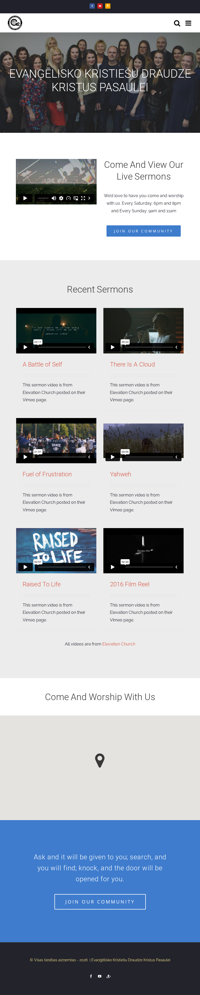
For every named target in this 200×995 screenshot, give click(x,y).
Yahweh (120, 474)
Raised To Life (42, 584)
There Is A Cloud (132, 364)
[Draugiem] (107, 6)
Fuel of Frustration (47, 474)
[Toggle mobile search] (177, 23)
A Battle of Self (42, 364)
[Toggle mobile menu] (188, 23)
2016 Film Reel (129, 584)
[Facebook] (92, 6)
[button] (100, 760)
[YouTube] (100, 6)
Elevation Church (118, 644)
